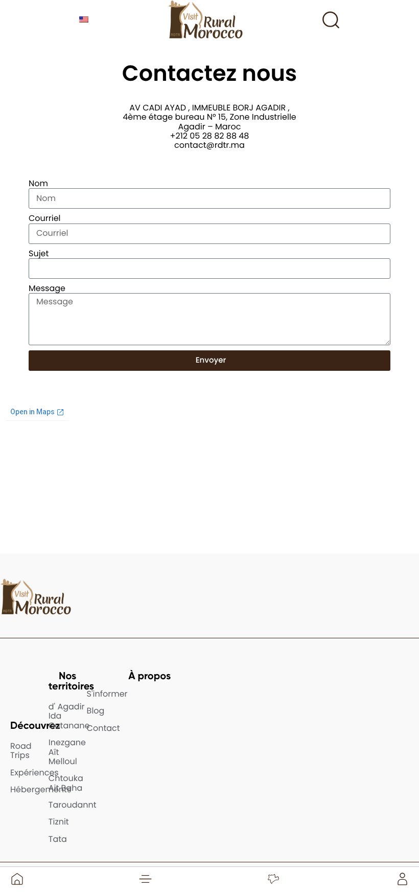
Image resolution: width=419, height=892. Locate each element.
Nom (38, 183)
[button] (145, 878)
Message (47, 288)
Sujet (39, 253)
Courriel (45, 218)
